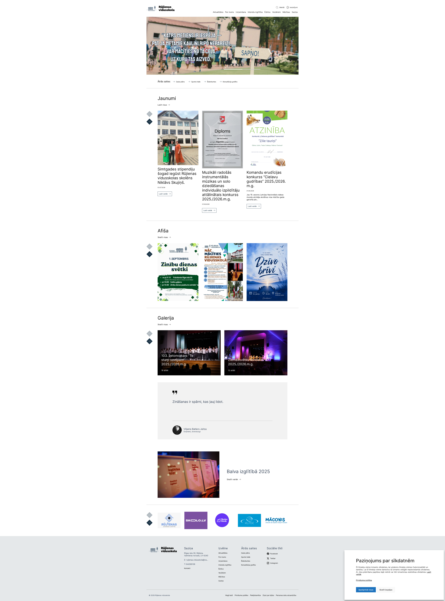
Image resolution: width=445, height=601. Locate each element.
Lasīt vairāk (163, 194)
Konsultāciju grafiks (230, 82)
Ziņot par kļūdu (268, 595)
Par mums (229, 12)
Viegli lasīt (229, 595)
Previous (147, 112)
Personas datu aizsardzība (286, 595)
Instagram (274, 563)
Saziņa (295, 12)
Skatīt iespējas (385, 590)
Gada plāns (180, 82)
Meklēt (281, 7)
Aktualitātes (218, 12)
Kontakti (187, 568)
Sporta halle (195, 82)
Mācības (286, 12)
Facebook (274, 554)
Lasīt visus (162, 105)
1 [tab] (205, 69)
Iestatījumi (294, 7)
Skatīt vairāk (232, 479)
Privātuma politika (364, 580)
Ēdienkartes (211, 82)
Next (147, 119)
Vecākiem (276, 12)
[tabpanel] (222, 46)
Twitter (272, 558)
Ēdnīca (267, 12)
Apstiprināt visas (365, 590)
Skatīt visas (163, 237)
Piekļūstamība (255, 595)
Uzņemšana (241, 12)
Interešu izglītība (255, 12)
